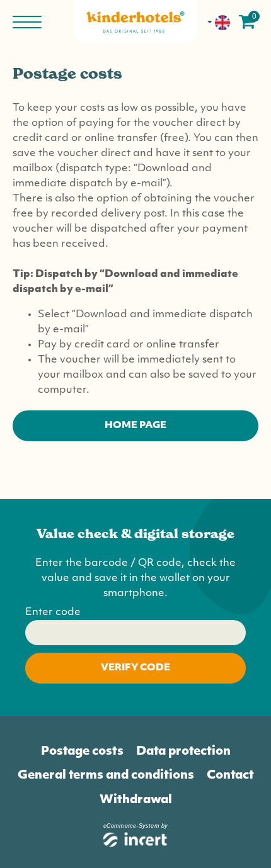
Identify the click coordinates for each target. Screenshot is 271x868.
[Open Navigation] (28, 22)
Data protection (183, 752)
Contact (230, 776)
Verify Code (135, 668)
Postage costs (82, 752)
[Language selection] (219, 22)
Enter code (53, 612)
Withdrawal (136, 800)
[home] (136, 22)
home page (135, 426)
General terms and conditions (106, 776)
